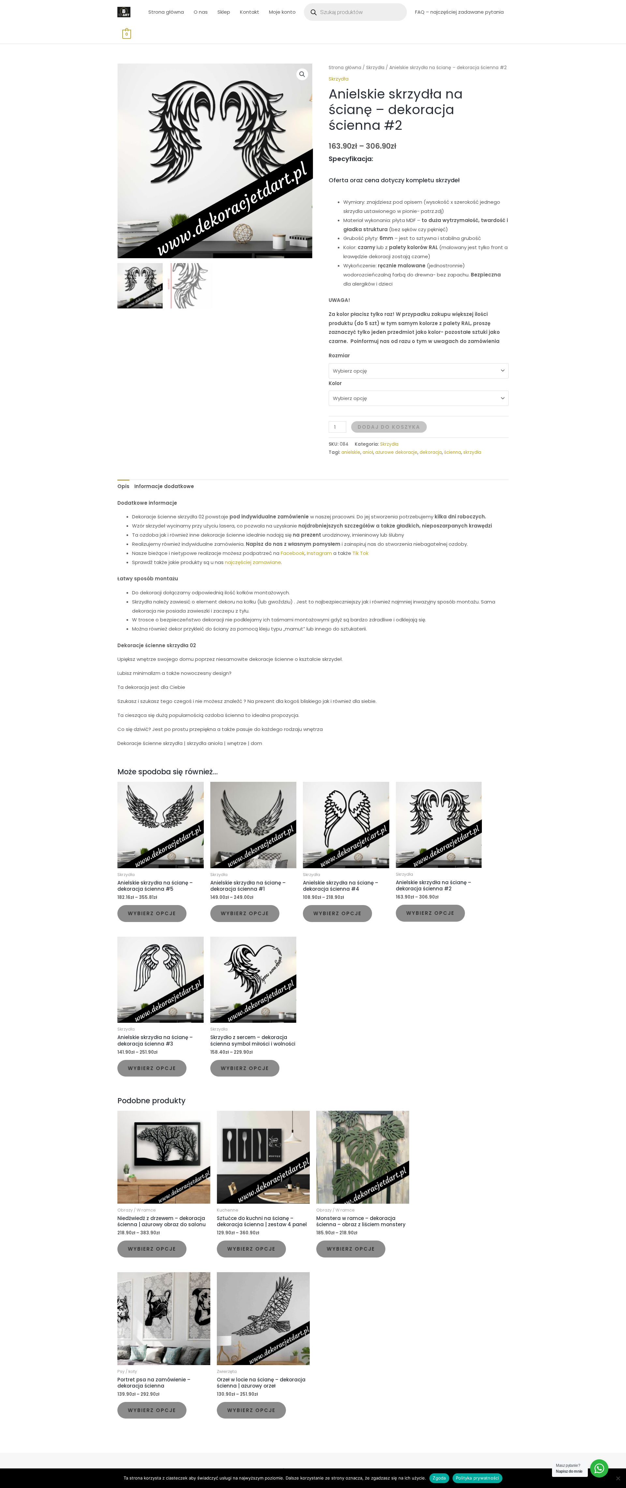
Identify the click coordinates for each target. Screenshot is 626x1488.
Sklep (223, 11)
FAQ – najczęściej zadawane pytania (459, 11)
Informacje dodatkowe (164, 486)
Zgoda (439, 1478)
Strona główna (166, 11)
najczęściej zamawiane (253, 562)
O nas (201, 11)
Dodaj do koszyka (389, 427)
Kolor (335, 383)
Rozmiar (339, 355)
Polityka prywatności (477, 1478)
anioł (368, 452)
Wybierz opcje (152, 913)
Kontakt (249, 11)
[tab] (123, 487)
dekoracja (431, 452)
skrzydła (472, 452)
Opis (123, 486)
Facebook (293, 553)
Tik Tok (360, 553)
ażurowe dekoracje (396, 452)
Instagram (319, 553)
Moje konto (282, 11)
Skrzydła (375, 68)
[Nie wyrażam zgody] (618, 1478)
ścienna (452, 452)
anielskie (350, 452)
